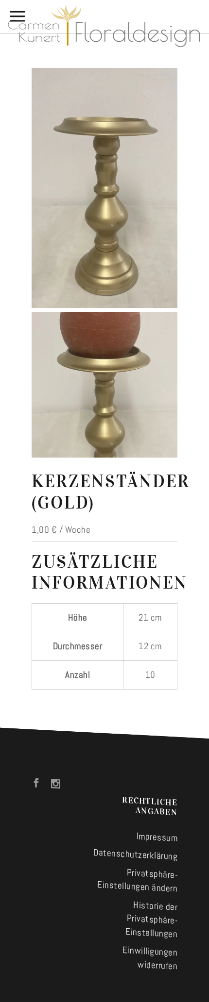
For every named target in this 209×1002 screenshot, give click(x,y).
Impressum (157, 837)
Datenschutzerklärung (135, 854)
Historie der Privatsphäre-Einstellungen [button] (151, 919)
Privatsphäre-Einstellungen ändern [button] (137, 880)
